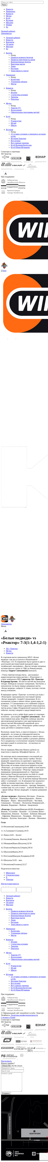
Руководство (16, 121)
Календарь (15, 79)
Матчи (13, 84)
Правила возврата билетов (22, 57)
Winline (9, 25)
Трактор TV (16, 108)
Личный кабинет (13, 38)
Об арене (10, 44)
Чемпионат (10, 11)
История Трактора (18, 138)
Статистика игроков (19, 95)
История (9, 20)
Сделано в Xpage (8, 1017)
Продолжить (6, 1061)
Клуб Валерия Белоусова (21, 145)
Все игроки (15, 141)
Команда (9, 14)
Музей (13, 123)
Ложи (13, 66)
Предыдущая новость (10, 884)
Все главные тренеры (20, 143)
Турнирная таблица (19, 82)
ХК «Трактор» (12, 649)
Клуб (8, 18)
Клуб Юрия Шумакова (20, 147)
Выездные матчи (18, 64)
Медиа (8, 16)
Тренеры (14, 97)
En (7, 27)
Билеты (9, 53)
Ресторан (14, 68)
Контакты (10, 42)
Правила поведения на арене (23, 60)
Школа (13, 125)
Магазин (9, 23)
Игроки (14, 92)
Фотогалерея (16, 110)
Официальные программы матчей (25, 112)
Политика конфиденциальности (24, 1015)
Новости (9, 9)
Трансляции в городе (20, 71)
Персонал (15, 99)
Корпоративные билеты (21, 62)
